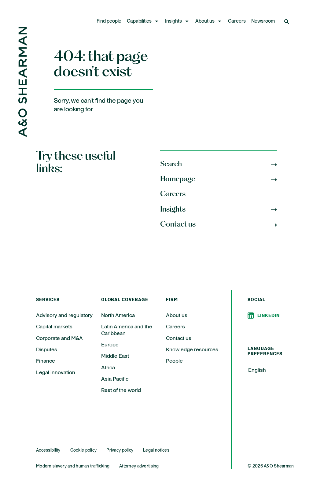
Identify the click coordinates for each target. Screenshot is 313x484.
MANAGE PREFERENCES (233, 465)
